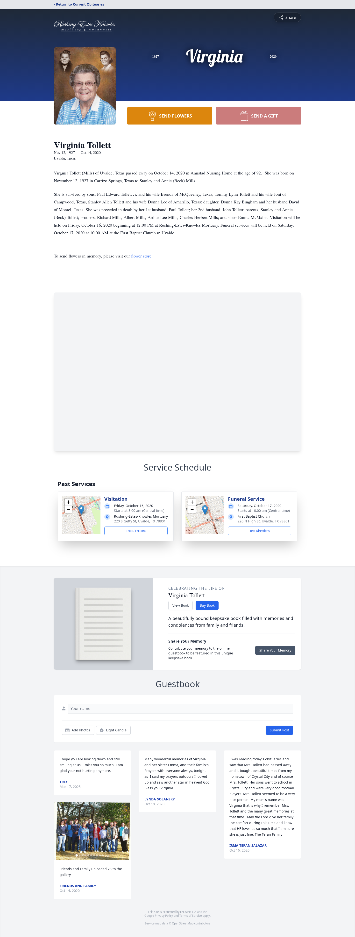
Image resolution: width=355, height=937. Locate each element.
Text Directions (136, 531)
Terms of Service (190, 916)
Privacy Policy (164, 916)
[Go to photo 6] (91, 855)
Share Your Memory (275, 650)
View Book (180, 605)
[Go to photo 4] (85, 855)
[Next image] (126, 831)
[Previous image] (59, 831)
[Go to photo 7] (94, 855)
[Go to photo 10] (103, 855)
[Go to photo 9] (100, 855)
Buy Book (207, 605)
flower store (141, 256)
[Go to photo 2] (79, 855)
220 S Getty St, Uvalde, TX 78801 (140, 521)
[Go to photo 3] (82, 855)
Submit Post (279, 730)
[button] (81, 510)
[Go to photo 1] (76, 855)
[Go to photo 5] (88, 855)
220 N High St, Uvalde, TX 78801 (263, 521)
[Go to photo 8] (97, 855)
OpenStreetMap (182, 923)
